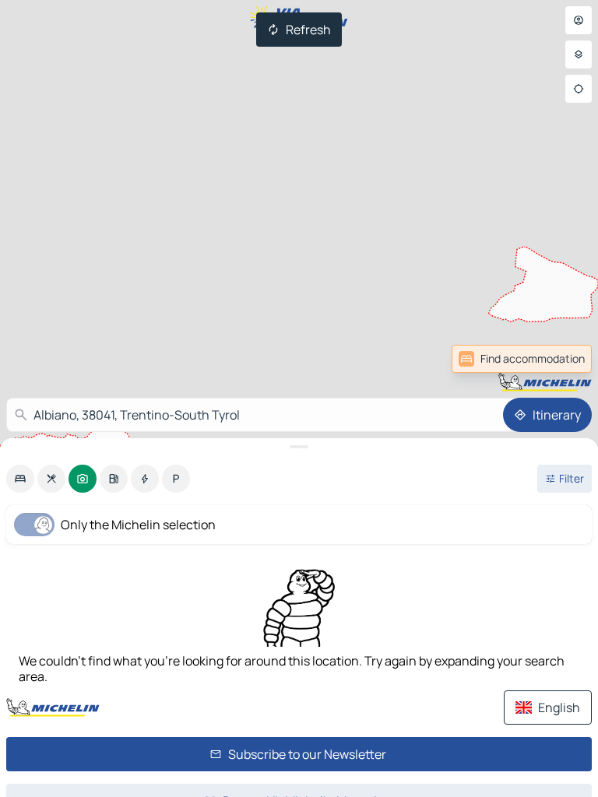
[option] (20, 479)
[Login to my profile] (578, 20)
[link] (557, 359)
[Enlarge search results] (299, 446)
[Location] (578, 89)
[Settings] (578, 54)
